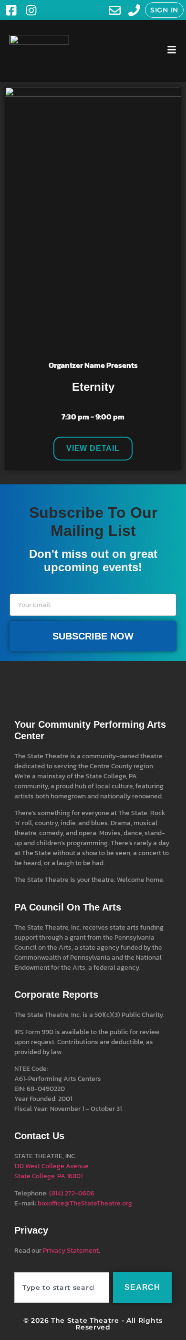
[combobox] (61, 1287)
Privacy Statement (71, 1251)
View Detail (93, 448)
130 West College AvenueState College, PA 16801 (51, 1171)
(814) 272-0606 (71, 1193)
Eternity (93, 386)
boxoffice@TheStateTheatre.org (85, 1203)
